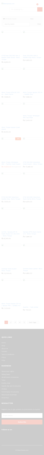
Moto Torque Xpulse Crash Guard (11, 128)
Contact (4, 351)
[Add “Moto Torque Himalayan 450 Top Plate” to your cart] (32, 112)
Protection (5, 398)
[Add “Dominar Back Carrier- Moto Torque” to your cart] (32, 265)
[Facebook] (2, 435)
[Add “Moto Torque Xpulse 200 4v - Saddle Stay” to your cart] (32, 89)
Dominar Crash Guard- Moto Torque (9, 269)
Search (39, 9)
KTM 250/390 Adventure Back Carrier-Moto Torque (32, 198)
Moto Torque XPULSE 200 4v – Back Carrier (11, 93)
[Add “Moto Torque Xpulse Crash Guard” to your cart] (11, 124)
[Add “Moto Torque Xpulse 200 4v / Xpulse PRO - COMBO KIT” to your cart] (11, 300)
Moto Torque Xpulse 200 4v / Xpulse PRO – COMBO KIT (11, 304)
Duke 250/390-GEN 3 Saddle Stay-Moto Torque (32, 56)
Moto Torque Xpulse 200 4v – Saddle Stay (32, 93)
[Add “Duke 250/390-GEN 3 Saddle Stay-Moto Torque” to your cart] (32, 52)
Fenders (4, 389)
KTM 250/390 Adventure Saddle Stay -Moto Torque (11, 198)
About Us (5, 348)
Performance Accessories (10, 392)
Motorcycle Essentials (9, 395)
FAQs (3, 360)
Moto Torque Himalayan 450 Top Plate (31, 116)
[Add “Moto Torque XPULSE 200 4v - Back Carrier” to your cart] (11, 89)
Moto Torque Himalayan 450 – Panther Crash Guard (11, 163)
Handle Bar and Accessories (11, 386)
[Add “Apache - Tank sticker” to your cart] (32, 303)
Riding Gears (6, 374)
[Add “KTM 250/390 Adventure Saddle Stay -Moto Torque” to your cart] (11, 193)
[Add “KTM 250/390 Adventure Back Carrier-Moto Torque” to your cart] (32, 193)
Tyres (3, 380)
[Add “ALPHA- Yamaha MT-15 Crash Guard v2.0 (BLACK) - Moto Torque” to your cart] (11, 228)
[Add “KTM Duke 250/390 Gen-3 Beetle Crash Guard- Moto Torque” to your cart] (11, 52)
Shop (3, 345)
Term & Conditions (8, 354)
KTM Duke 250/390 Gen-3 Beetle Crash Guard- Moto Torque (11, 57)
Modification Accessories (10, 377)
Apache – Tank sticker (30, 307)
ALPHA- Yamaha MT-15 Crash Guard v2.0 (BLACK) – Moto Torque (11, 233)
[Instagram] (5, 435)
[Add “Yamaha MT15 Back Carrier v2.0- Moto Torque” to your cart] (32, 228)
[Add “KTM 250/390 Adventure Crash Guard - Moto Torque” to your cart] (32, 158)
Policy (4, 357)
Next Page (33, 322)
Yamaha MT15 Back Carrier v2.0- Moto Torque (32, 233)
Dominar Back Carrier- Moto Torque (32, 269)
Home (4, 342)
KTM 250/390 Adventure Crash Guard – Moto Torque (32, 163)
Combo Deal (6, 383)
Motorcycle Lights (8, 371)
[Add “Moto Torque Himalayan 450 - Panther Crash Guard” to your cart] (11, 158)
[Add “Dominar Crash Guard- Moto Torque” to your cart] (11, 265)
